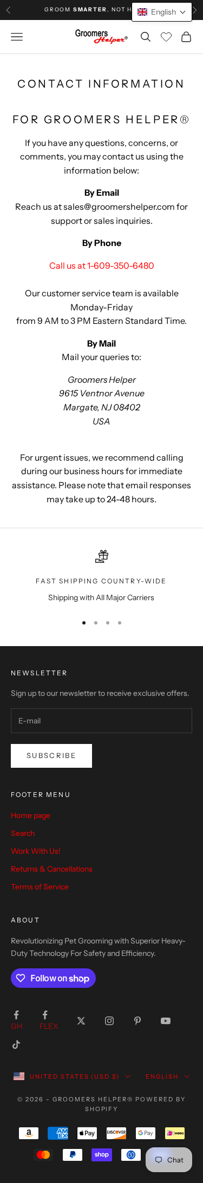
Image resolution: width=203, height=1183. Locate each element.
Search (23, 833)
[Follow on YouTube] (165, 1020)
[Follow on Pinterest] (137, 1020)
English (162, 1076)
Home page (30, 815)
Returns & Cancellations (52, 869)
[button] (162, 12)
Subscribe (51, 755)
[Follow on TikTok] (16, 1044)
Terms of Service (40, 887)
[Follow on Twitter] (81, 1020)
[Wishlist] (166, 36)
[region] (101, 576)
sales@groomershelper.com (119, 206)
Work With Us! (36, 851)
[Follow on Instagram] (109, 1020)
